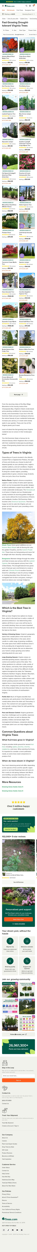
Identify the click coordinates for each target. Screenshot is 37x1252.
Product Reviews (7, 1153)
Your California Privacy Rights (11, 1209)
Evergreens (6, 558)
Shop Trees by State (8, 1147)
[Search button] (26, 6)
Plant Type (22, 30)
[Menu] (3, 6)
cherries (27, 747)
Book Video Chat (18, 919)
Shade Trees (6, 545)
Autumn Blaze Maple (9, 547)
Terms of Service (7, 1203)
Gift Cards (5, 1150)
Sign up (18, 1080)
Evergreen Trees (30, 10)
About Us (5, 1137)
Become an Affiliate (8, 1156)
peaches (20, 747)
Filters (7, 30)
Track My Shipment (8, 1123)
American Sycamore (18, 501)
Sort (15, 30)
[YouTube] (17, 1230)
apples (14, 747)
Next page (17, 394)
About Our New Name (8, 1185)
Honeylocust (30, 490)
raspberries (6, 749)
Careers (4, 1141)
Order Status (6, 1167)
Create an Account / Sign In (10, 1126)
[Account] (29, 5)
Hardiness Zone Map (8, 1179)
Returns (4, 1200)
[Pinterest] (21, 1230)
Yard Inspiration (6, 1159)
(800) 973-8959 (20, 924)
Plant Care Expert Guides (9, 1144)
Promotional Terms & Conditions (11, 1212)
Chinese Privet (14, 570)
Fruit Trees (20, 10)
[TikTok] (8, 1230)
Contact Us (5, 1103)
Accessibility (6, 1206)
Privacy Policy (6, 1194)
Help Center (5, 1173)
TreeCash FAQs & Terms (9, 1182)
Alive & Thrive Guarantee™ (10, 1197)
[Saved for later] (16, 39)
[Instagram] (4, 1230)
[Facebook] (12, 1230)
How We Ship (6, 1176)
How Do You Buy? (10, 829)
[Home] (9, 5)
